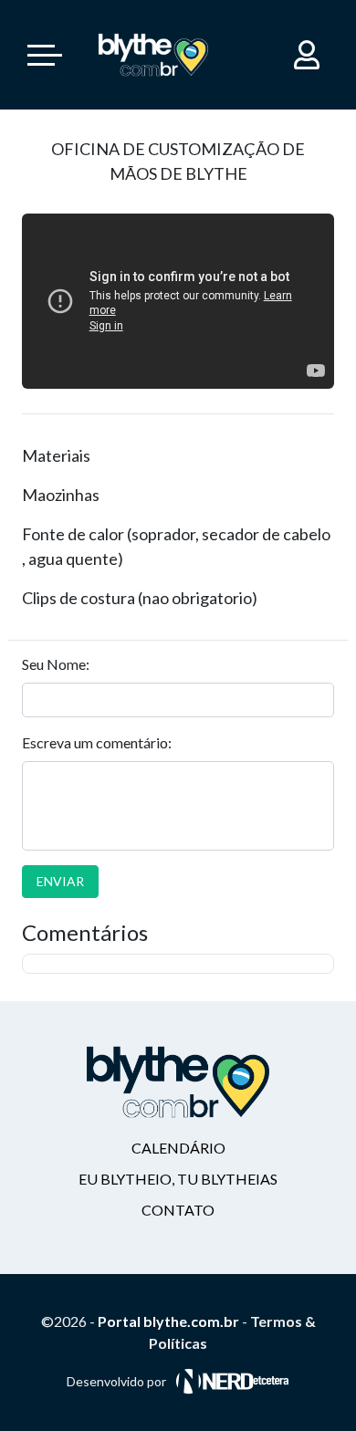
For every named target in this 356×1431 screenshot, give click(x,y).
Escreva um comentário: (97, 742)
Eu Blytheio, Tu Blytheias (178, 1178)
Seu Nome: (55, 664)
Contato (178, 1209)
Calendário (178, 1147)
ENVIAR (60, 881)
